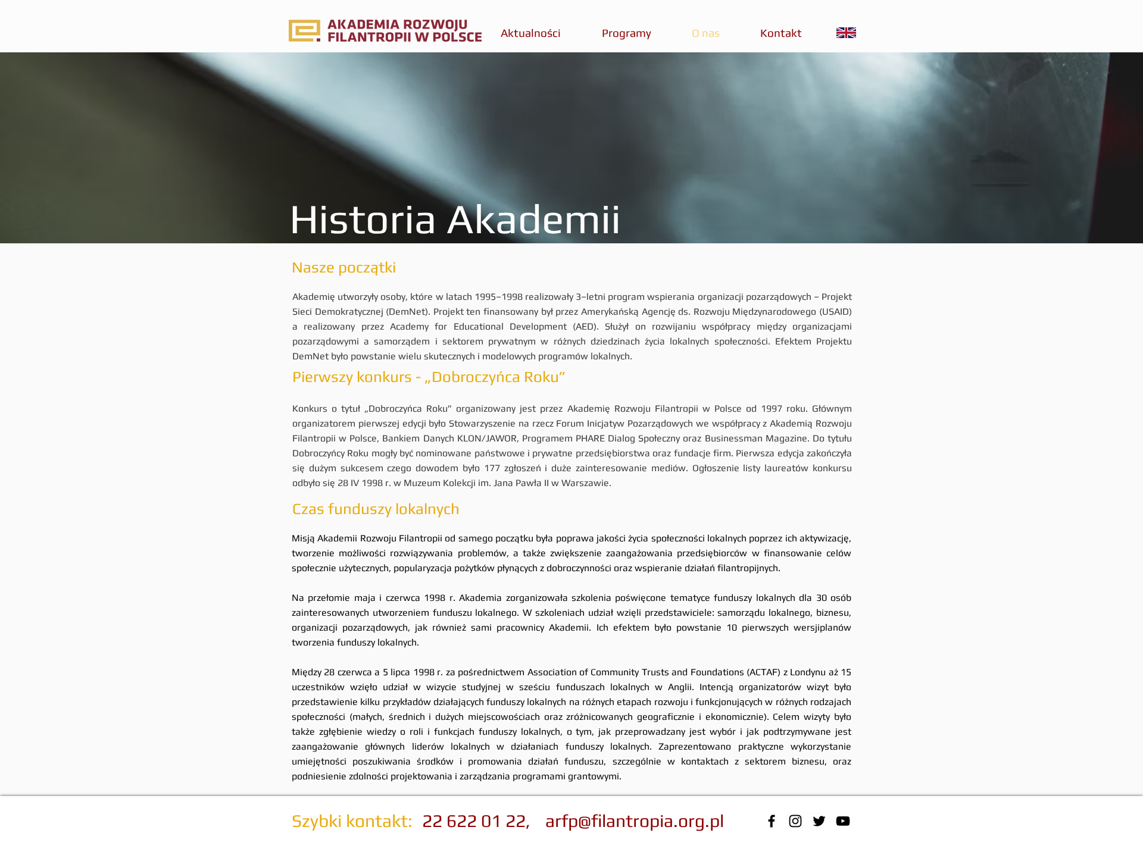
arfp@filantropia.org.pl (634, 820)
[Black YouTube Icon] (843, 821)
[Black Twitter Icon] (819, 821)
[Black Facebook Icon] (771, 821)
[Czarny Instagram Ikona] (795, 821)
